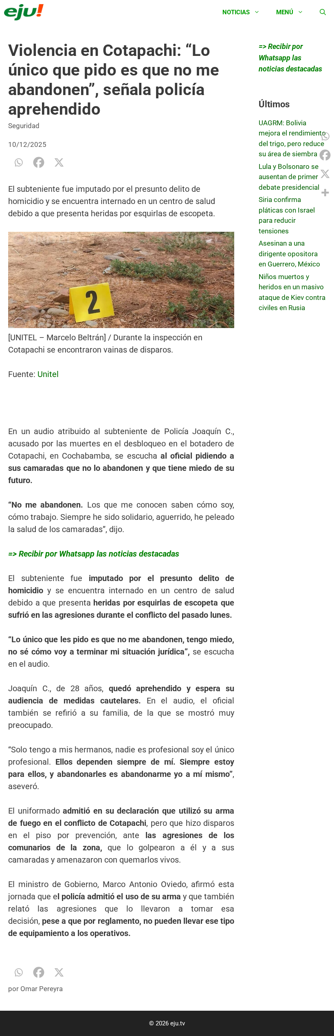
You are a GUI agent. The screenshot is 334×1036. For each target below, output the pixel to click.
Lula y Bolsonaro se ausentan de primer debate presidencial (289, 176)
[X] (59, 162)
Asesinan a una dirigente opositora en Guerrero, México (289, 253)
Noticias (236, 12)
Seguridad (24, 126)
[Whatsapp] (18, 162)
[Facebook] (38, 162)
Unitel (47, 374)
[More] (325, 192)
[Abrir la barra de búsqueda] (323, 12)
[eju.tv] (26, 12)
